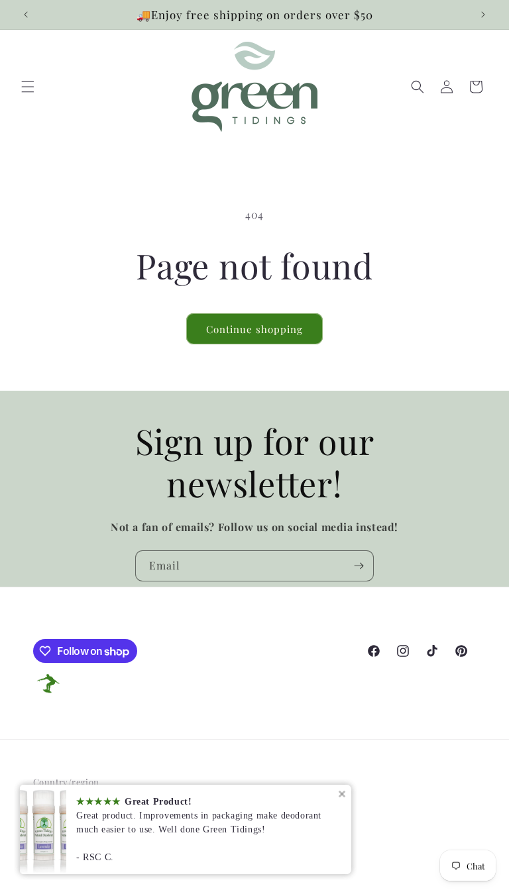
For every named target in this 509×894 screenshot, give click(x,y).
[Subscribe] (358, 565)
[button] (27, 86)
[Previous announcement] (25, 14)
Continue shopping (254, 329)
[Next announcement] (483, 14)
